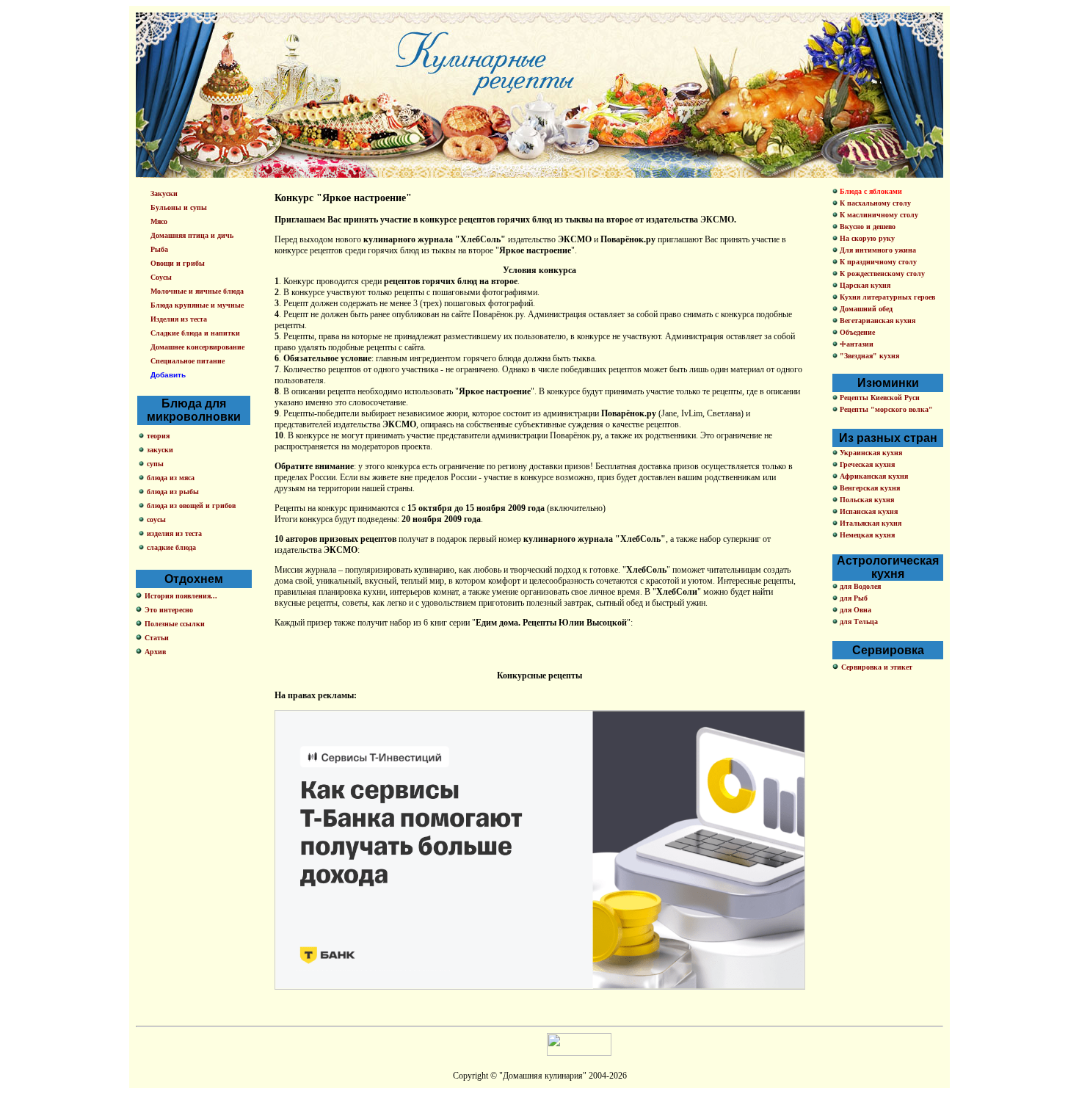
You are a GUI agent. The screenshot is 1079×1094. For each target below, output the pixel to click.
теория (158, 436)
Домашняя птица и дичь (191, 235)
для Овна (854, 610)
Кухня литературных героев (886, 297)
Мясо (158, 221)
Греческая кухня (866, 464)
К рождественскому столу (881, 273)
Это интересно (169, 610)
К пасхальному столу (874, 203)
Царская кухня (864, 285)
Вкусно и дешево (866, 226)
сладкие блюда (171, 547)
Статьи (157, 638)
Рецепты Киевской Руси (879, 398)
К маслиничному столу (878, 215)
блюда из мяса (171, 478)
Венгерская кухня (869, 488)
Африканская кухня (873, 476)
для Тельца (858, 621)
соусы (156, 519)
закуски (160, 450)
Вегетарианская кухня (876, 320)
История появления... (181, 596)
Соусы (161, 277)
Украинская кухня (870, 453)
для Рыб (853, 598)
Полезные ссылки (175, 624)
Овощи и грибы (177, 263)
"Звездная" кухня (868, 356)
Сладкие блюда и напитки (195, 333)
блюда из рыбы (173, 492)
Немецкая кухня (866, 535)
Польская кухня (866, 500)
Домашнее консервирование (197, 347)
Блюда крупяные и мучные (197, 305)
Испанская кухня (868, 511)
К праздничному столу (877, 262)
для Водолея (859, 586)
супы (155, 464)
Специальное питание (187, 361)
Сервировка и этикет (876, 667)
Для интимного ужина (877, 250)
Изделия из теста (178, 319)
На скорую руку (866, 238)
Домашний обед (865, 309)
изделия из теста (174, 533)
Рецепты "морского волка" (885, 409)
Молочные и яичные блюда (197, 291)
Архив (155, 652)
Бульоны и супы (178, 207)
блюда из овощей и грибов (191, 505)
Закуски (164, 193)
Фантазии (855, 344)
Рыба (159, 249)
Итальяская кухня (869, 523)
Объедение (856, 332)
